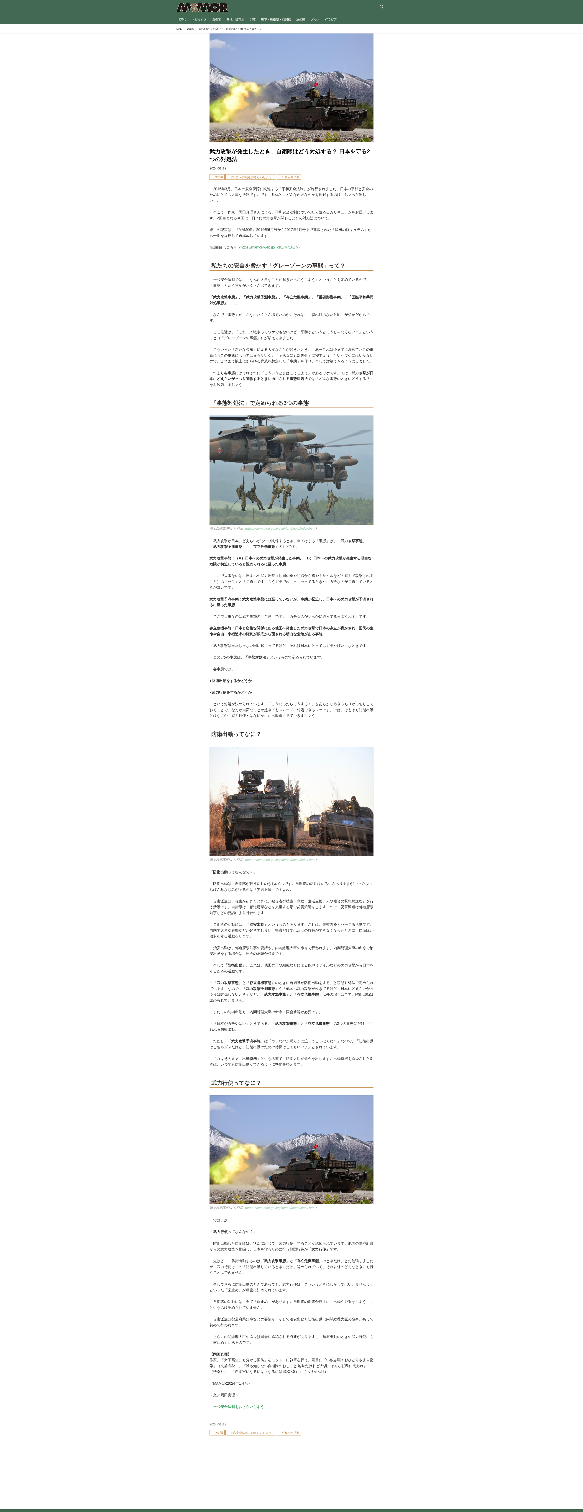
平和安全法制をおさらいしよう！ (240, 1407)
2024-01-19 (218, 168)
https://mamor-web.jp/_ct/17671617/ (269, 247)
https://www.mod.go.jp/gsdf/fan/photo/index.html (280, 528)
